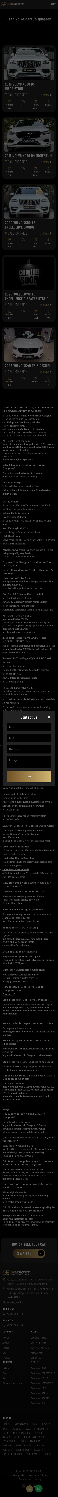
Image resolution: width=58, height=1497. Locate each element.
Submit (29, 776)
